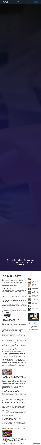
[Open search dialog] (32, 2)
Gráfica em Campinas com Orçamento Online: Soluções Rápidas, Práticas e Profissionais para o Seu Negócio (35, 296)
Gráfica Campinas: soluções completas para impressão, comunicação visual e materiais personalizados (35, 279)
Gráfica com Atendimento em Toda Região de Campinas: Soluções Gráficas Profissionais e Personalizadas (35, 292)
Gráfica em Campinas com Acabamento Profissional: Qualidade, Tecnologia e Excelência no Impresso (34, 302)
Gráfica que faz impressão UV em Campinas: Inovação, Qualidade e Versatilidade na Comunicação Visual (35, 309)
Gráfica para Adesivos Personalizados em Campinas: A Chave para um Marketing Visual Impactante (35, 289)
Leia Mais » (33, 280)
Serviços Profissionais (18, 2)
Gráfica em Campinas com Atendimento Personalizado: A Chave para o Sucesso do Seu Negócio (35, 299)
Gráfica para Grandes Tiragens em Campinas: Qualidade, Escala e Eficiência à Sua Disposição (35, 282)
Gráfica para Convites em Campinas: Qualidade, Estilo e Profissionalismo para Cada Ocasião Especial (35, 285)
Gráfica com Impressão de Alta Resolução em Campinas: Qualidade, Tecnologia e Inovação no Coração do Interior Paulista (35, 306)
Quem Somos (13, 2)
